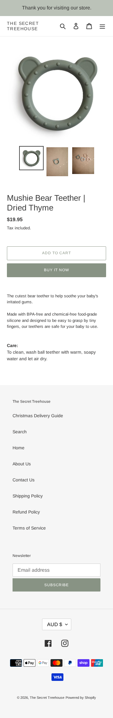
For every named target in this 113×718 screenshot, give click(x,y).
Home (18, 447)
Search (20, 431)
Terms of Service (29, 527)
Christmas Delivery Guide (38, 415)
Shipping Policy (28, 495)
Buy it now (56, 270)
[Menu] (102, 26)
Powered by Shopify (81, 697)
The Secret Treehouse (23, 26)
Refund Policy (26, 511)
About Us (22, 463)
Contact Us (24, 479)
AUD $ (54, 624)
